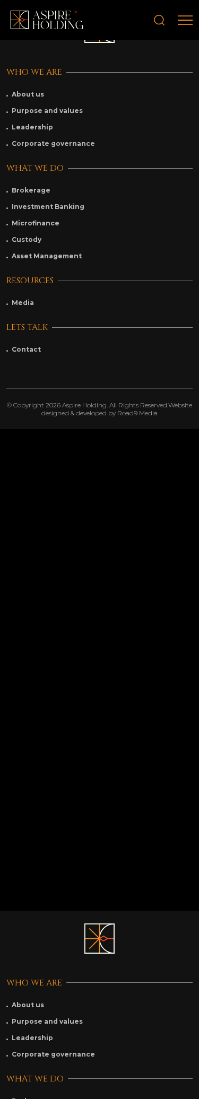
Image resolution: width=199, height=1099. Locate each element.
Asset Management (47, 256)
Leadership (32, 127)
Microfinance (35, 223)
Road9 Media (137, 413)
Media (23, 303)
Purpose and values (47, 111)
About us (28, 94)
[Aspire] (47, 20)
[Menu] (185, 20)
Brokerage (31, 190)
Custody (26, 239)
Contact (26, 349)
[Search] (159, 20)
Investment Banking (48, 207)
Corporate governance (53, 143)
